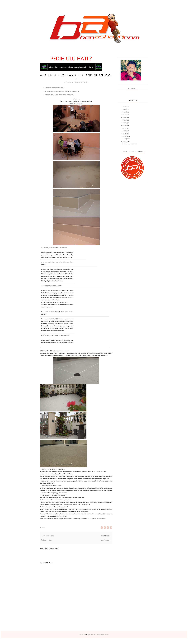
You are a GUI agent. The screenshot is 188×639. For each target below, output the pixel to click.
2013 (124, 141)
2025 (124, 109)
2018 (124, 128)
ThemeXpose (92, 634)
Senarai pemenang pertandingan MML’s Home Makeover (62, 91)
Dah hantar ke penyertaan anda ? (54, 87)
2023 (124, 114)
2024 (124, 112)
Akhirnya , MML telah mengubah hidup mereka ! (59, 94)
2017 (124, 131)
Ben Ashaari (70, 82)
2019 (124, 125)
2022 (124, 117)
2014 (124, 139)
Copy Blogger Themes (103, 634)
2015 (124, 136)
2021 (124, 120)
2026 (124, 106)
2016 (124, 133)
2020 (124, 123)
